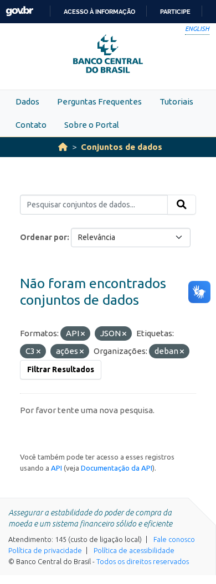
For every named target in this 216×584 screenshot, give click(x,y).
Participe (175, 11)
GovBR (19, 11)
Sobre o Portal (91, 124)
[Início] (63, 147)
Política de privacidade (45, 550)
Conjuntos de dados (121, 147)
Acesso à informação (99, 11)
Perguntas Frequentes (99, 101)
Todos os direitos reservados (142, 561)
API (56, 468)
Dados (27, 101)
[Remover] (83, 334)
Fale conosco (174, 539)
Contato (31, 124)
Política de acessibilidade (134, 550)
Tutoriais (176, 101)
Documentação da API (116, 468)
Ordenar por (43, 237)
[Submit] (181, 205)
